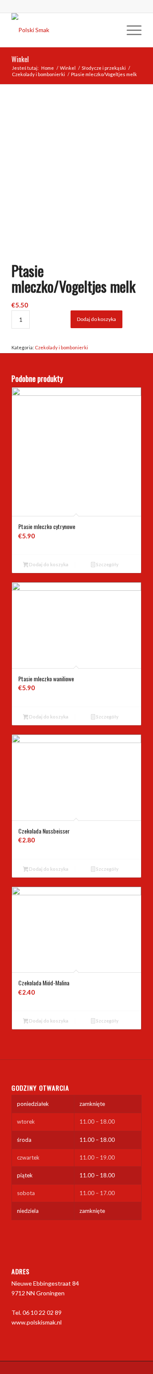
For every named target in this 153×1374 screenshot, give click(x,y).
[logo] (63, 30)
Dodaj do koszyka (96, 319)
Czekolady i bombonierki (61, 347)
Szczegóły (107, 564)
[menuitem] (130, 30)
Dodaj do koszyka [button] (48, 564)
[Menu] (130, 30)
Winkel (20, 59)
